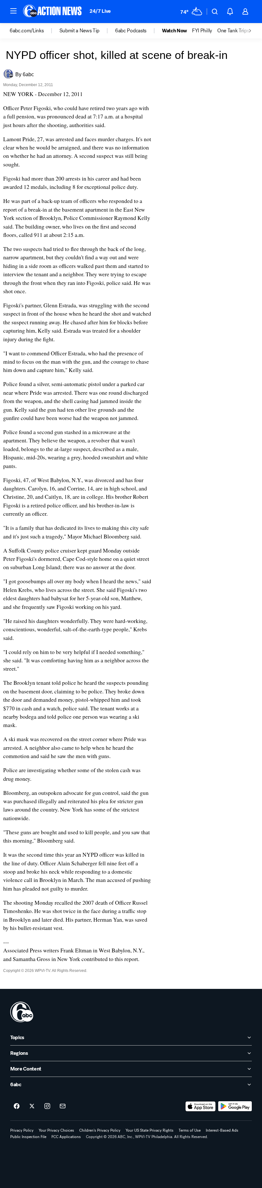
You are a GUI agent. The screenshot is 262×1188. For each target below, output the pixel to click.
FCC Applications (66, 1137)
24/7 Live (100, 11)
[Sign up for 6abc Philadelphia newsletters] (62, 1106)
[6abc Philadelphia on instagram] (47, 1106)
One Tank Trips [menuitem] (233, 31)
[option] (34, 31)
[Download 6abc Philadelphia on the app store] (200, 1106)
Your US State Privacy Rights (149, 1130)
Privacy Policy (22, 1130)
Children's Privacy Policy (99, 1130)
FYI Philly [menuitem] (202, 31)
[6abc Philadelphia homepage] (53, 11)
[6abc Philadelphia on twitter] (32, 1106)
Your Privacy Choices (56, 1130)
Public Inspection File (28, 1137)
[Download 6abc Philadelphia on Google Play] (235, 1106)
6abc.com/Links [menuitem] (27, 31)
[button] (13, 10)
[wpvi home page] (21, 1012)
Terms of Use (190, 1130)
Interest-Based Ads (222, 1130)
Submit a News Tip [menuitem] (79, 31)
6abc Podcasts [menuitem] (130, 31)
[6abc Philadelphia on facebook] (16, 1106)
